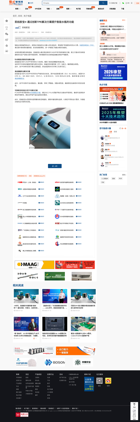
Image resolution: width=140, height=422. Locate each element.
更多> (124, 175)
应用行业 (19, 380)
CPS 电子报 (72, 385)
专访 (17, 386)
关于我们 (26, 408)
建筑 (48, 395)
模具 (36, 389)
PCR (120, 178)
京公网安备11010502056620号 (103, 411)
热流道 (37, 392)
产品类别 (19, 383)
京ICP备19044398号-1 (88, 411)
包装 (48, 377)
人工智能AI (104, 178)
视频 (17, 389)
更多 (123, 20)
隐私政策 (43, 408)
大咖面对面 (29, 393)
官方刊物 (71, 382)
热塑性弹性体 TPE (22, 176)
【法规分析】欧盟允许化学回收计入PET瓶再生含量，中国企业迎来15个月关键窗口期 (113, 28)
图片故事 (19, 392)
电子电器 (27, 15)
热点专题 (19, 395)
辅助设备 (38, 383)
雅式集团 (18, 408)
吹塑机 (37, 386)
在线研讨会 (62, 380)
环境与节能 (29, 391)
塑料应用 (28, 380)
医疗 (48, 383)
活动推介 (19, 398)
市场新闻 (19, 377)
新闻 (20, 15)
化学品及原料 (30, 383)
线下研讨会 (62, 377)
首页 (15, 15)
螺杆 (36, 395)
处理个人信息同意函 (63, 408)
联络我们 (51, 408)
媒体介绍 (75, 408)
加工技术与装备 (30, 387)
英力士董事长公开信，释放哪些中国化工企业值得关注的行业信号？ (112, 47)
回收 (30, 176)
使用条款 (35, 408)
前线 (27, 377)
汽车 (102, 182)
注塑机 (37, 377)
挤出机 (37, 380)
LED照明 (50, 392)
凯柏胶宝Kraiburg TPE (39, 176)
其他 (48, 398)
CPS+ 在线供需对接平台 (73, 378)
